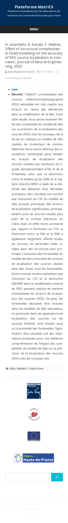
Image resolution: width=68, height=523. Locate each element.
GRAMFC (22, 368)
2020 (12, 368)
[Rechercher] (57, 477)
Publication (36, 368)
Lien (15, 89)
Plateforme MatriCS (34, 7)
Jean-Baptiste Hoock (21, 71)
